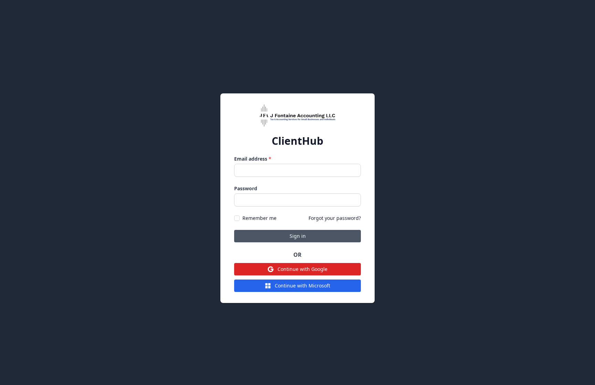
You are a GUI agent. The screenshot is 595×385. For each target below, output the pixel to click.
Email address (252, 158)
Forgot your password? (335, 218)
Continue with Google (302, 269)
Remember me (259, 218)
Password (245, 188)
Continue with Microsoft (302, 285)
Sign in (298, 236)
